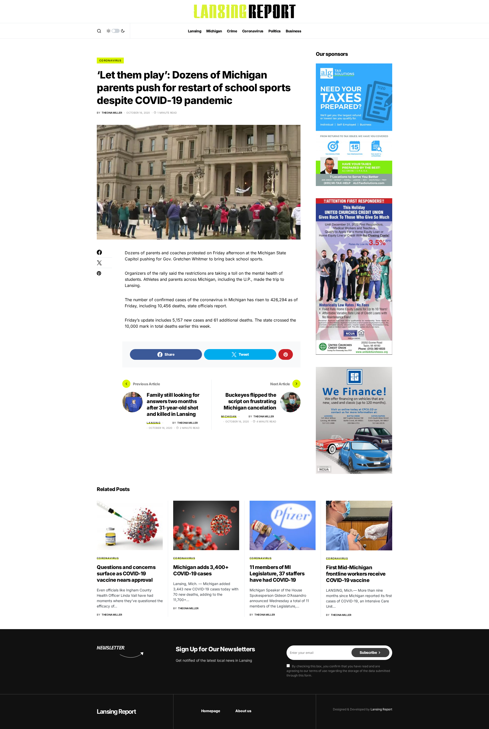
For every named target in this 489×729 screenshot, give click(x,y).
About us (243, 711)
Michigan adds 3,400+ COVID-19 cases (200, 570)
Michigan (229, 416)
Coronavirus (110, 60)
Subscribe (368, 652)
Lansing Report (116, 711)
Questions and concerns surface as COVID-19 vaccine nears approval (126, 573)
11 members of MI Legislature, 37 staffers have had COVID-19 (277, 573)
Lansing (153, 422)
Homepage (210, 711)
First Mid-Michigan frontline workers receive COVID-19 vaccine (356, 573)
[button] (99, 31)
